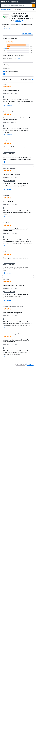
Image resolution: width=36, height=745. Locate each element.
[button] (5, 45)
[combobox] (16, 5)
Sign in (33, 2)
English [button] (26, 1)
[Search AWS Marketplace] (33, 5)
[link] (19, 9)
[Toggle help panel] (33, 9)
